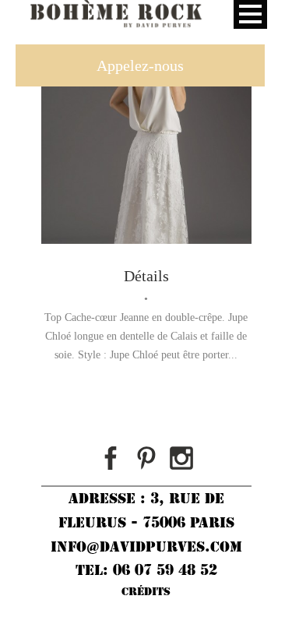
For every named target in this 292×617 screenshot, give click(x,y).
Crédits (146, 591)
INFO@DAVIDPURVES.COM (146, 546)
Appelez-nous (140, 65)
